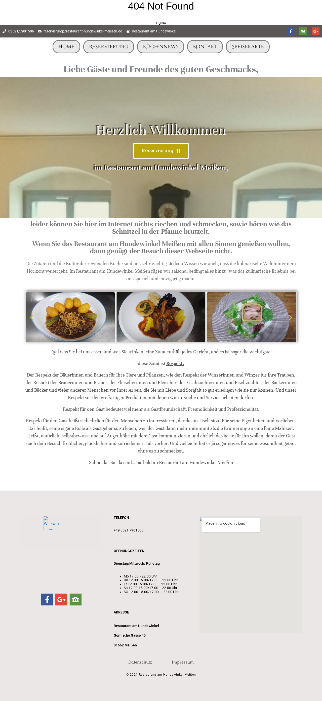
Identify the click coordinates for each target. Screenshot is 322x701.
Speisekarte (248, 46)
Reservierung (108, 46)
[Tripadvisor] (303, 31)
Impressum (183, 662)
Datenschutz (140, 662)
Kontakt (205, 46)
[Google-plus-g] (315, 31)
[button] (31, 317)
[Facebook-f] (290, 31)
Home (66, 46)
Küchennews (160, 46)
